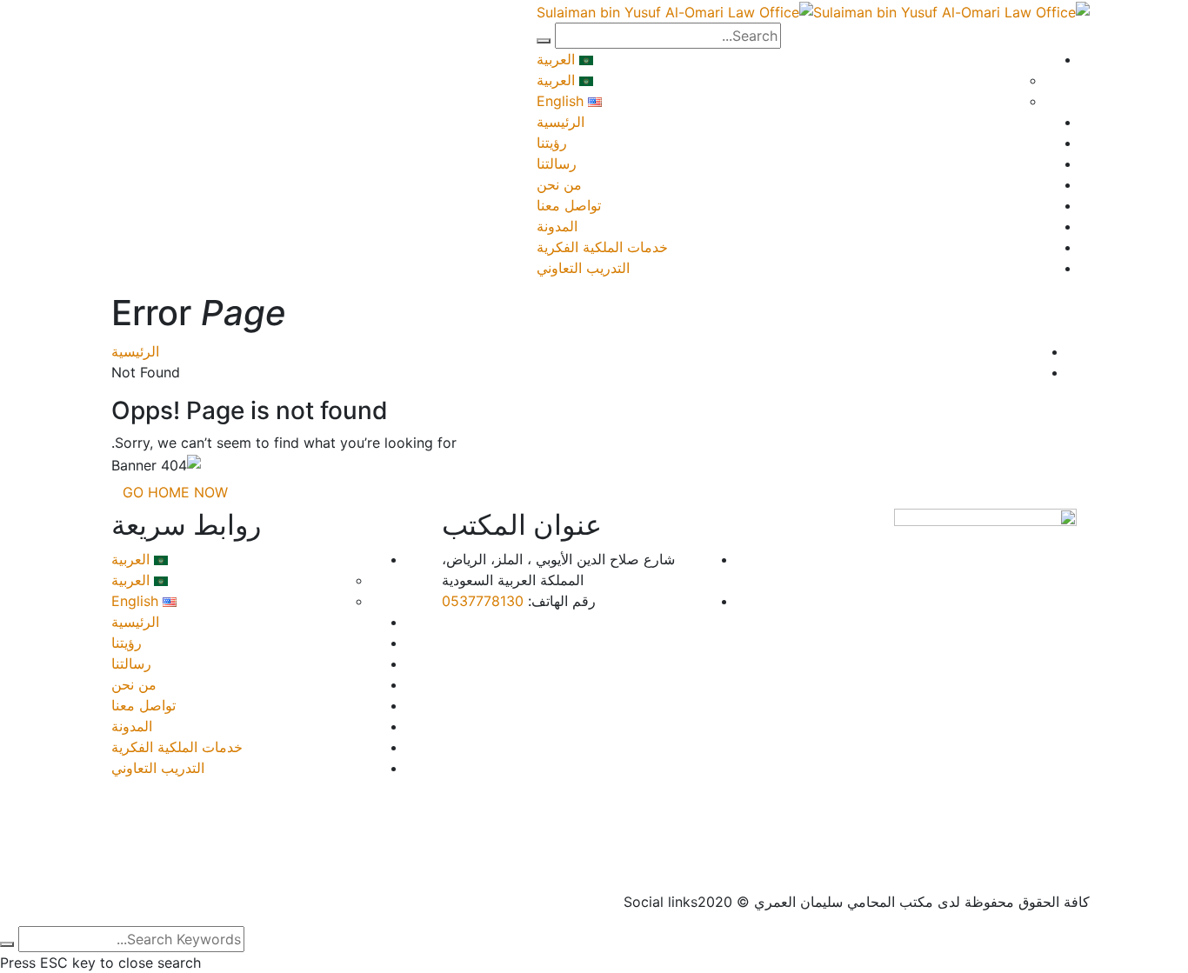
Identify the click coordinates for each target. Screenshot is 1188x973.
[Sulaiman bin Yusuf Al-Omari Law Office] (951, 10)
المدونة (557, 226)
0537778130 (483, 601)
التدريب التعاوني (583, 268)
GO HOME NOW (175, 492)
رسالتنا (557, 163)
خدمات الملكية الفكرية (602, 247)
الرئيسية (560, 121)
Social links (660, 901)
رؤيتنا (552, 142)
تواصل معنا (569, 205)
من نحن (559, 184)
